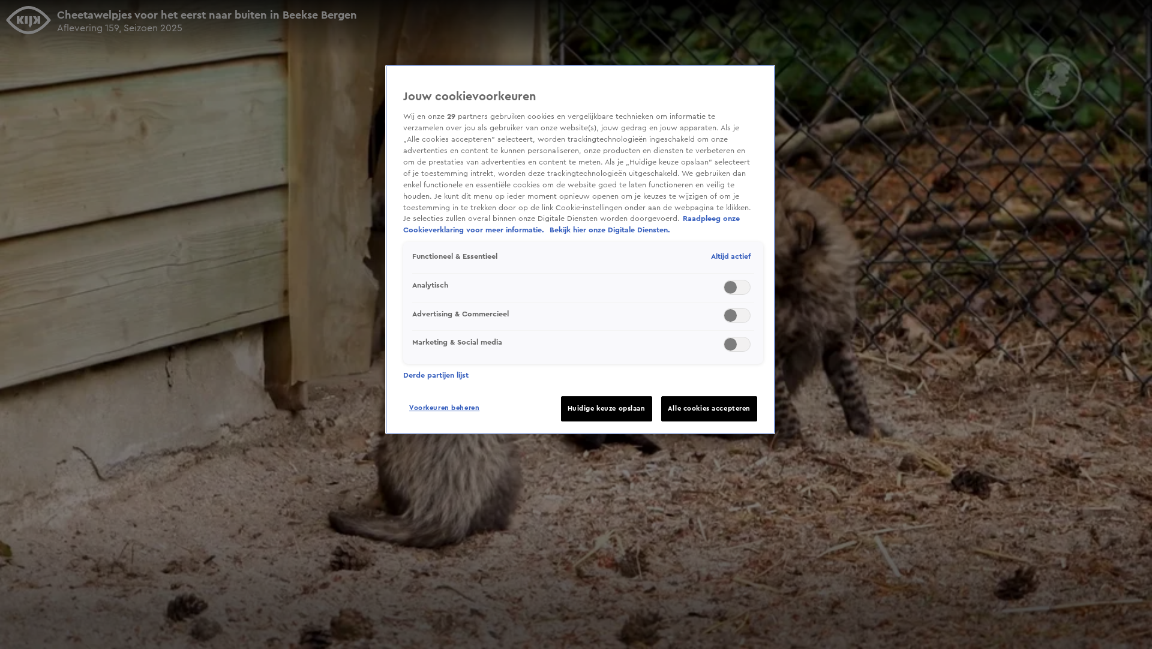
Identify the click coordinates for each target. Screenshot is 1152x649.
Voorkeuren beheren (444, 408)
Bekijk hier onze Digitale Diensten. (610, 230)
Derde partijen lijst (436, 375)
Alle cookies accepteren (709, 408)
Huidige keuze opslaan (607, 408)
